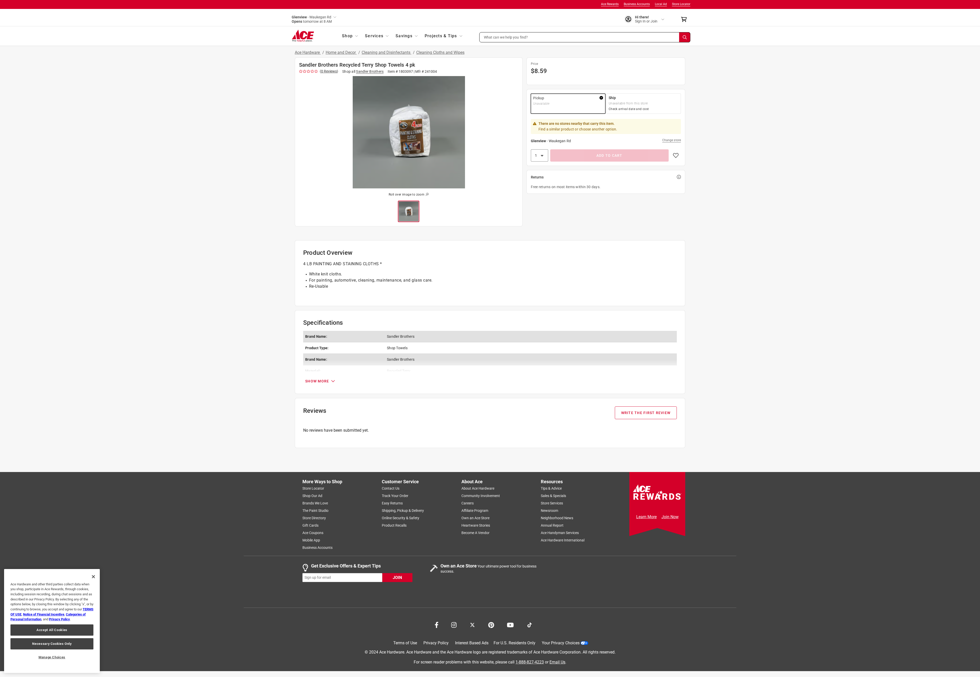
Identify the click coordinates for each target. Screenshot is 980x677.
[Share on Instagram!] (454, 624)
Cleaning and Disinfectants (386, 52)
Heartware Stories (475, 525)
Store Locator (681, 4)
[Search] (684, 37)
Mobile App (311, 540)
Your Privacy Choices (561, 642)
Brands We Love (315, 503)
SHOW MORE (317, 381)
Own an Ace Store (475, 518)
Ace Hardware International (562, 540)
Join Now (670, 516)
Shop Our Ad (312, 496)
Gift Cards (310, 525)
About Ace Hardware (477, 488)
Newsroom (549, 511)
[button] (585, 37)
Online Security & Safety (400, 518)
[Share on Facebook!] (436, 624)
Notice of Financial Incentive (43, 614)
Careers (467, 503)
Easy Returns (392, 503)
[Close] (93, 576)
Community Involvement (480, 496)
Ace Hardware (308, 52)
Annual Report (552, 525)
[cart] (685, 19)
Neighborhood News (557, 518)
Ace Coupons (312, 533)
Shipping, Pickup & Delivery (403, 511)
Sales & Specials (553, 496)
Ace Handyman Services (560, 533)
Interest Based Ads (471, 642)
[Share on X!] (472, 624)
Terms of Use (405, 642)
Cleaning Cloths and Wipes (440, 52)
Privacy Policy (436, 642)
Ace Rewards (610, 4)
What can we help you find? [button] (506, 37)
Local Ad (661, 4)
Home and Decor (341, 52)
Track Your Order (395, 496)
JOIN (397, 577)
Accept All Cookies (51, 630)
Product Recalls (394, 525)
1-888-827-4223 (530, 662)
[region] (52, 621)
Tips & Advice (551, 488)
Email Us (557, 662)
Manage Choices (52, 657)
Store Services (552, 503)
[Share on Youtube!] (510, 624)
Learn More (646, 516)
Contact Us (390, 488)
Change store (671, 140)
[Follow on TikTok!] (529, 624)
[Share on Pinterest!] (491, 624)
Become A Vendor (475, 533)
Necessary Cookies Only (51, 644)
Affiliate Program (474, 511)
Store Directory (314, 518)
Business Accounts (637, 4)
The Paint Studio (315, 511)
